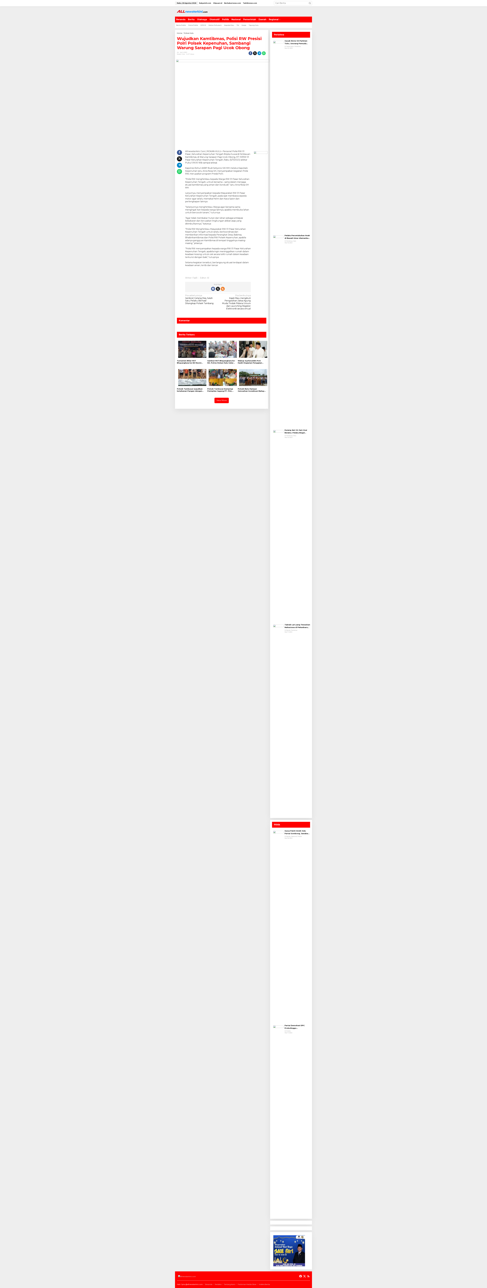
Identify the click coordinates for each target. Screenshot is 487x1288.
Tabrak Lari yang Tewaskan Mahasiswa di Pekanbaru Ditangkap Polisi (297, 626)
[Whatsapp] (264, 53)
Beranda (208, 1284)
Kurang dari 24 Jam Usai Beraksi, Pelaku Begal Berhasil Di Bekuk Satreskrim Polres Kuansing (296, 431)
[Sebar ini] (250, 53)
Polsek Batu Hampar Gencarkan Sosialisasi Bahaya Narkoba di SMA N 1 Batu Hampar (251, 390)
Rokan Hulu (181, 54)
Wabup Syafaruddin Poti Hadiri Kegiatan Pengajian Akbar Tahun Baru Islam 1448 (251, 362)
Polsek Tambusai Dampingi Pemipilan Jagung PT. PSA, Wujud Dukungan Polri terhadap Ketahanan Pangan (220, 390)
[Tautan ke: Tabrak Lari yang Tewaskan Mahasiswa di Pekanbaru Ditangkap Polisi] (278, 719)
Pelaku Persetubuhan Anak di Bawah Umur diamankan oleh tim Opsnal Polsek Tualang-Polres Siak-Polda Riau (297, 236)
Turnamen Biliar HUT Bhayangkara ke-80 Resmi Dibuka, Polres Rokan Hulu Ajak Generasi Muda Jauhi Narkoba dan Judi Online (189, 362)
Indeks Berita (264, 1284)
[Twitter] (218, 289)
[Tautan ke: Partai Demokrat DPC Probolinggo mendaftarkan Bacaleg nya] (278, 1120)
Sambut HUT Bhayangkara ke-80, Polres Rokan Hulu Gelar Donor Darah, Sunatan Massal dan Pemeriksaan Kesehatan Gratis (221, 362)
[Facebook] (213, 289)
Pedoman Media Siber (247, 1284)
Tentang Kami (229, 1284)
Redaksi (218, 1284)
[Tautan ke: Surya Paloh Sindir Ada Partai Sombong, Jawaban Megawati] (278, 926)
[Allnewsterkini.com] (192, 11)
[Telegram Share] (259, 53)
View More (221, 400)
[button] (310, 3)
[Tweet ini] (255, 53)
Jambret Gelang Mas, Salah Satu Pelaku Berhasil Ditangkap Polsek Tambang (199, 299)
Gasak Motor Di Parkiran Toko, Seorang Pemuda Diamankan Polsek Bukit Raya (296, 42)
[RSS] (223, 289)
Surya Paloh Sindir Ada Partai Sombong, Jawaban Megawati (297, 832)
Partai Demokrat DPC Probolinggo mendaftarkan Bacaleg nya (297, 1026)
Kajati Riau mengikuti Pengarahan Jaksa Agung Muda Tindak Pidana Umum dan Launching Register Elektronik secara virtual (236, 302)
